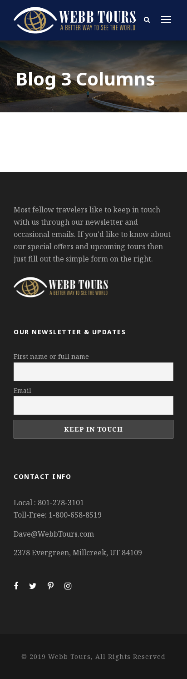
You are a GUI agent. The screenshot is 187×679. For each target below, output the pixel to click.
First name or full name (51, 356)
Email (22, 390)
